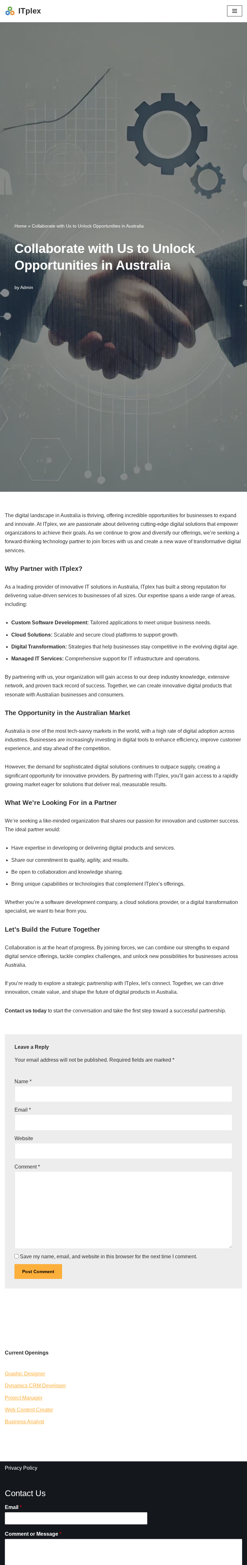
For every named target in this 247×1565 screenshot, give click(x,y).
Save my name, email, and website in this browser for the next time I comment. (108, 1256)
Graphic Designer (25, 1373)
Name (23, 1081)
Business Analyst (24, 1421)
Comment (27, 1166)
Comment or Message (33, 1534)
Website (23, 1138)
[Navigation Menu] (234, 10)
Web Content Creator (29, 1409)
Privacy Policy (21, 1468)
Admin (26, 287)
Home (20, 225)
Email (22, 1110)
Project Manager (23, 1398)
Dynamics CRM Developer (35, 1385)
